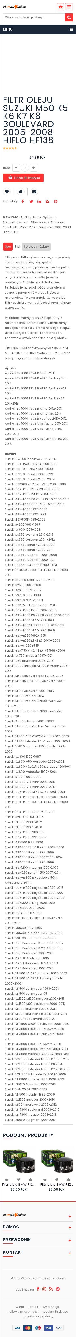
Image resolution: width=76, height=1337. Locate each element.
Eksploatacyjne (14, 222)
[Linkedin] (39, 202)
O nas (20, 1307)
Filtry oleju (38, 222)
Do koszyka (7, 1180)
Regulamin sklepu (55, 1312)
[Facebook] (22, 202)
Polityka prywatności (23, 1312)
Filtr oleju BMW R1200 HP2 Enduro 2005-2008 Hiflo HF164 (57, 1184)
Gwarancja (51, 1307)
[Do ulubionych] (18, 1179)
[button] (69, 46)
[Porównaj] (30, 1179)
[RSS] (47, 202)
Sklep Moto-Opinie (38, 217)
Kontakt (34, 1307)
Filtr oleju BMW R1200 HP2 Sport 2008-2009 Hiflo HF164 (19, 1184)
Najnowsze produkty (39, 1316)
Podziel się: (10, 201)
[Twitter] (31, 202)
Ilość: (7, 168)
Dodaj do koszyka (27, 178)
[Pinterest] (55, 202)
